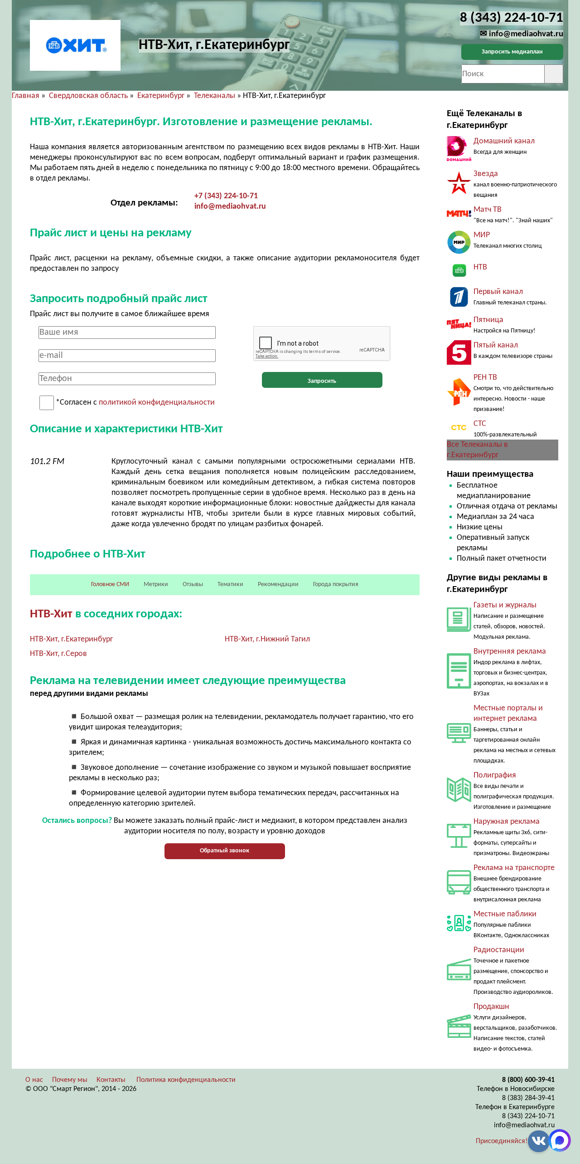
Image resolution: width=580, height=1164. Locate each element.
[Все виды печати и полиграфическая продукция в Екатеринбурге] (459, 800)
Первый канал (498, 292)
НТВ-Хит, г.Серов (58, 654)
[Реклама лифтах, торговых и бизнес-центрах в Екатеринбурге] (459, 686)
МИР (482, 235)
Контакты (111, 1080)
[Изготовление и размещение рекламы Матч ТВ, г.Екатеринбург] (459, 214)
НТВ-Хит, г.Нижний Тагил (267, 639)
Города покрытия (335, 584)
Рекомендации (278, 584)
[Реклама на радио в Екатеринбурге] (459, 978)
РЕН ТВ (485, 377)
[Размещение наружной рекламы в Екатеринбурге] (459, 845)
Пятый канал (496, 345)
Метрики (156, 584)
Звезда (486, 174)
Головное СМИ (110, 584)
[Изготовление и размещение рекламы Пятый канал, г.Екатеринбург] (459, 362)
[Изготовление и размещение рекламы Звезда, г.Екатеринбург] (459, 192)
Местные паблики (505, 914)
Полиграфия (495, 775)
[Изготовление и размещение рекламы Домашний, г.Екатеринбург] (459, 159)
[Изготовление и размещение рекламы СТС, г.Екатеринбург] (459, 432)
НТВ (480, 267)
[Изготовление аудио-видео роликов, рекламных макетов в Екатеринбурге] (459, 1036)
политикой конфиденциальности (157, 403)
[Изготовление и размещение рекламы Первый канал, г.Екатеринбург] (459, 305)
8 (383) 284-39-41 (528, 1098)
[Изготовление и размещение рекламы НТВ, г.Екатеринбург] (459, 277)
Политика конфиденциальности (186, 1080)
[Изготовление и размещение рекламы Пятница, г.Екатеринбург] (459, 327)
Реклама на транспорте (514, 868)
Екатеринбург (160, 96)
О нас (34, 1080)
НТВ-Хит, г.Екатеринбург (71, 639)
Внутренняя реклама (510, 651)
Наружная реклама (507, 821)
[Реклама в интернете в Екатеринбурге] (459, 741)
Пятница (488, 320)
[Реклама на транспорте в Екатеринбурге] (459, 892)
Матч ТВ (488, 209)
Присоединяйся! (501, 1141)
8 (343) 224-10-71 (528, 1116)
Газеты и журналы (505, 605)
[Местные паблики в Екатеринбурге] (459, 933)
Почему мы (69, 1080)
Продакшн (491, 1007)
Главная (25, 96)
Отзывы (193, 584)
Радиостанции (499, 950)
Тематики (230, 584)
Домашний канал (504, 141)
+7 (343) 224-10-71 (226, 196)
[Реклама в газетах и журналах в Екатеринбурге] (459, 630)
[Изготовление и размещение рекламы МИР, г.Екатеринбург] (459, 252)
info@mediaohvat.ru (230, 206)
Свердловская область (88, 96)
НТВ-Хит (51, 614)
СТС (480, 424)
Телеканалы (214, 96)
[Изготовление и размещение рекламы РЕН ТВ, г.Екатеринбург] (459, 404)
